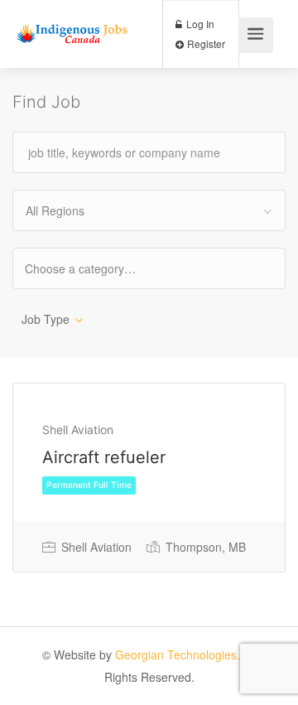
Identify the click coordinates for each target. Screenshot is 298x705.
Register (205, 43)
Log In (199, 24)
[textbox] (94, 268)
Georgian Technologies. (177, 654)
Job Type (46, 319)
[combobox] (149, 210)
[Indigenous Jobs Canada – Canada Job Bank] (72, 17)
